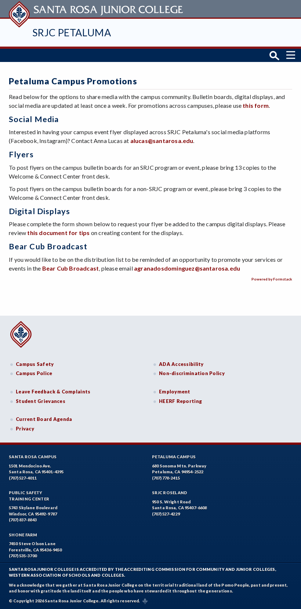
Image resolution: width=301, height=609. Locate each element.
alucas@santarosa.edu (161, 140)
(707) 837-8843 (23, 519)
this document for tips (58, 232)
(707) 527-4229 (166, 513)
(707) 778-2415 (166, 478)
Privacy (25, 429)
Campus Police (34, 373)
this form (256, 105)
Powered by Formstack (271, 279)
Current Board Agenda (44, 419)
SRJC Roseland (170, 492)
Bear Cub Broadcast (70, 268)
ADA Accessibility (181, 364)
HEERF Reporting (180, 401)
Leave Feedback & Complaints (53, 392)
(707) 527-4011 (23, 478)
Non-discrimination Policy (192, 373)
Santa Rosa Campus (33, 456)
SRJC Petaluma (71, 32)
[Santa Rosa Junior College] (97, 9)
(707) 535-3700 (23, 555)
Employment (175, 392)
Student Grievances (40, 401)
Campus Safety (35, 364)
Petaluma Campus (174, 456)
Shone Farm (23, 534)
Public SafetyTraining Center (29, 495)
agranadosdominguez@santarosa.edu (187, 268)
